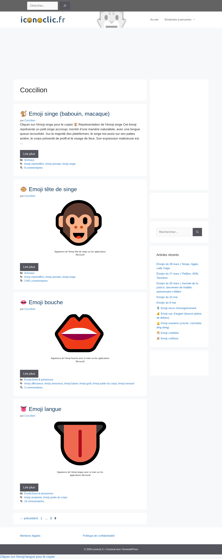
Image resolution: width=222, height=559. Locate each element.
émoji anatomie (33, 497)
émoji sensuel (126, 383)
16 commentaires (34, 501)
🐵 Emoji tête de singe (48, 189)
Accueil (154, 19)
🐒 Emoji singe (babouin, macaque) (65, 113)
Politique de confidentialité (99, 535)
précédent (29, 518)
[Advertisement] (111, 52)
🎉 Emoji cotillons (167, 338)
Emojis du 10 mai (167, 297)
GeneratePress (130, 549)
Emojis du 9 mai (166, 302)
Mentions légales (30, 535)
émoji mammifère (34, 163)
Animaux (29, 159)
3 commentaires (33, 387)
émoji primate (53, 163)
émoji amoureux (53, 383)
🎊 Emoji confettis (168, 332)
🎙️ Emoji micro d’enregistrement (176, 308)
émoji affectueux (33, 383)
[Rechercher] (64, 6)
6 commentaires (33, 167)
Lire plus (29, 154)
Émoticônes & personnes (178, 19)
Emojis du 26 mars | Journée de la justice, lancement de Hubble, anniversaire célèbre (177, 287)
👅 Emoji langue (40, 409)
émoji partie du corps (105, 383)
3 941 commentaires (36, 280)
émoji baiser (71, 383)
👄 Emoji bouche (41, 302)
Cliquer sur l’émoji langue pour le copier (27, 556)
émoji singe (69, 163)
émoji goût (85, 383)
